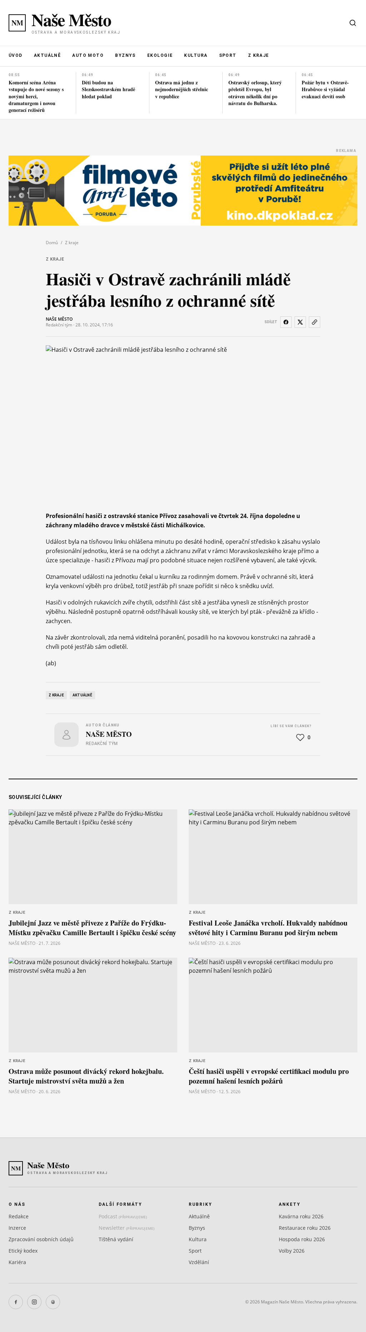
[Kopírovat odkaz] (314, 322)
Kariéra (17, 1262)
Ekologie (160, 55)
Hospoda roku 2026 (302, 1239)
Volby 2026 (292, 1250)
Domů (52, 243)
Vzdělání (199, 1262)
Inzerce (17, 1227)
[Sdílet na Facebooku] (286, 322)
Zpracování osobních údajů (41, 1239)
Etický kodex (23, 1250)
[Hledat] (353, 23)
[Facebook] (16, 1302)
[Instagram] (34, 1302)
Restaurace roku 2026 (305, 1227)
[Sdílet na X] (300, 322)
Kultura (195, 55)
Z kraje (258, 55)
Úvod (16, 55)
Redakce (19, 1216)
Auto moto (88, 55)
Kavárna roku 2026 (301, 1216)
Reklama (346, 151)
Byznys (125, 55)
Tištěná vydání (116, 1239)
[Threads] (53, 1302)
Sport (228, 55)
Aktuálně (47, 55)
